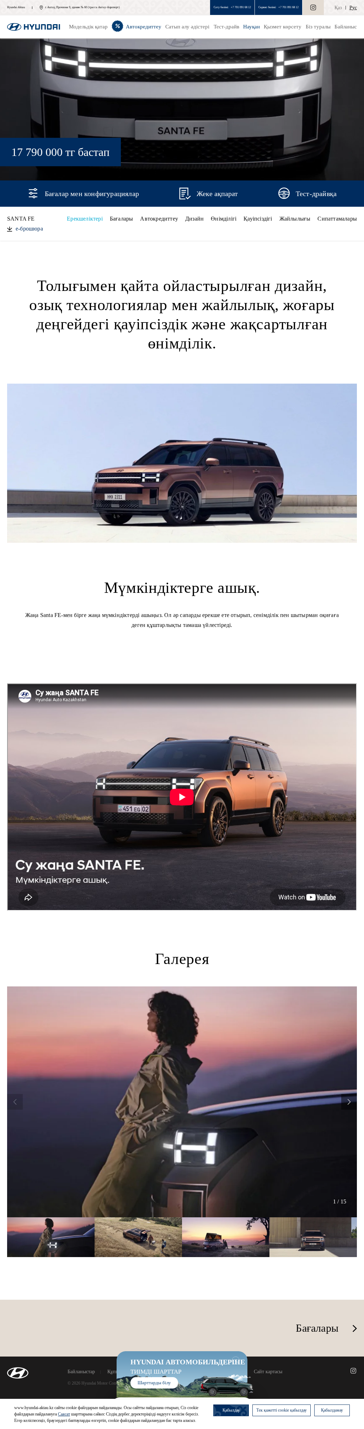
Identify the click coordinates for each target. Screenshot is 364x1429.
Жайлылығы (295, 219)
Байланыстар (81, 1371)
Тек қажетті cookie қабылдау (281, 1410)
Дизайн (194, 219)
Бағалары (121, 219)
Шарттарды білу (154, 1382)
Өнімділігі (223, 219)
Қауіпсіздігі (257, 219)
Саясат (64, 1414)
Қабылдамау (332, 1410)
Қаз (338, 7)
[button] (349, 1102)
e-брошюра (29, 229)
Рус (353, 7)
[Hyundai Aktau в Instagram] (313, 7)
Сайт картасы (268, 1371)
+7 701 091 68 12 (241, 7)
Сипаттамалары (337, 219)
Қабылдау (231, 1410)
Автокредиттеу (159, 219)
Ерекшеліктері (85, 219)
